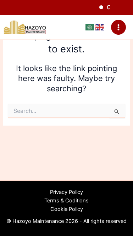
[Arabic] (90, 27)
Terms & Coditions (66, 200)
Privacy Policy (66, 192)
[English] (99, 27)
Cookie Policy (66, 209)
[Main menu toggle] (118, 27)
